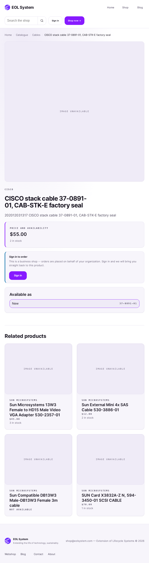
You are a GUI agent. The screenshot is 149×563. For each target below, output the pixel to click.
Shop (125, 7)
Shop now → (74, 20)
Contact (38, 554)
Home (110, 7)
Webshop (10, 554)
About (51, 554)
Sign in (55, 20)
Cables (36, 34)
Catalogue (22, 34)
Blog (140, 7)
